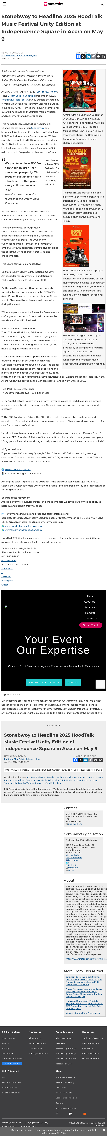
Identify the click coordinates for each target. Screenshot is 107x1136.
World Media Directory (93, 1038)
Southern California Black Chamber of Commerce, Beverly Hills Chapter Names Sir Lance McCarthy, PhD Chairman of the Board (84, 981)
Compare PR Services (13, 1058)
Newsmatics (87, 1123)
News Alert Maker (91, 1058)
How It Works (8, 1038)
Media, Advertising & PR (53, 780)
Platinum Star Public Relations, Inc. (19, 55)
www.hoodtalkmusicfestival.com (23, 526)
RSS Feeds (87, 1048)
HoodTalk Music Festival (15, 99)
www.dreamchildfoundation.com (23, 530)
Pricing (5, 1048)
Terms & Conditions (11, 1123)
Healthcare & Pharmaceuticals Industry (74, 777)
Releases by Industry (66, 1048)
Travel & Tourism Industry (31, 783)
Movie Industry (73, 780)
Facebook (7, 568)
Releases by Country (66, 1053)
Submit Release (12, 1063)
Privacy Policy (9, 1126)
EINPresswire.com (47, 91)
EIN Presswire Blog (65, 1082)
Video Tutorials (9, 1087)
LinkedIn (6, 576)
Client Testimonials (11, 1093)
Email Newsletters (91, 1053)
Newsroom (61, 1087)
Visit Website (72, 855)
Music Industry (89, 780)
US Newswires (36, 1048)
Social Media (10, 783)
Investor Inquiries (64, 1093)
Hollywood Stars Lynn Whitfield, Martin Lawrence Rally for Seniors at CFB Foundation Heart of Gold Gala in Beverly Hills (84, 1005)
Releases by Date (64, 1064)
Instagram (7, 580)
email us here (8, 560)
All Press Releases (64, 1038)
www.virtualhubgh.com (18, 469)
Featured (60, 1043)
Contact (60, 1103)
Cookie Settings (28, 1126)
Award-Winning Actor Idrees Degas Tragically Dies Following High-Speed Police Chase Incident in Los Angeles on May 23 (84, 993)
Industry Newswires (38, 1053)
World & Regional (53, 783)
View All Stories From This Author (83, 1013)
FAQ (4, 1077)
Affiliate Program (90, 1043)
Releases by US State (66, 1058)
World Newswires (37, 1043)
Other (4, 584)
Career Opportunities (66, 1098)
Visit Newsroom (74, 857)
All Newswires (35, 1038)
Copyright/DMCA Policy (36, 1123)
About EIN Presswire (65, 1077)
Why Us (5, 1043)
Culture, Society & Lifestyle (40, 777)
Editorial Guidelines (11, 1082)
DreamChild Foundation (21, 96)
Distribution (8, 1053)
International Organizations (26, 780)
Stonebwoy (37, 128)
